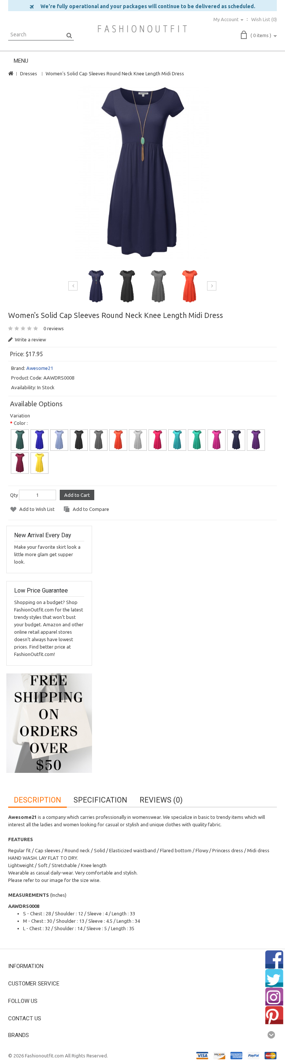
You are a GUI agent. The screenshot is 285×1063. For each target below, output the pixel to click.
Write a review (30, 339)
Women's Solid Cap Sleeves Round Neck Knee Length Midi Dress (115, 73)
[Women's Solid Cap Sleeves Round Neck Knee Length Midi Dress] (142, 172)
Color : (21, 423)
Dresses (28, 73)
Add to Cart (77, 495)
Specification (100, 799)
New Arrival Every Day (42, 535)
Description (37, 799)
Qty (14, 495)
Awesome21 (39, 368)
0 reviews (53, 328)
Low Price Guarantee (41, 590)
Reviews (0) (161, 799)
